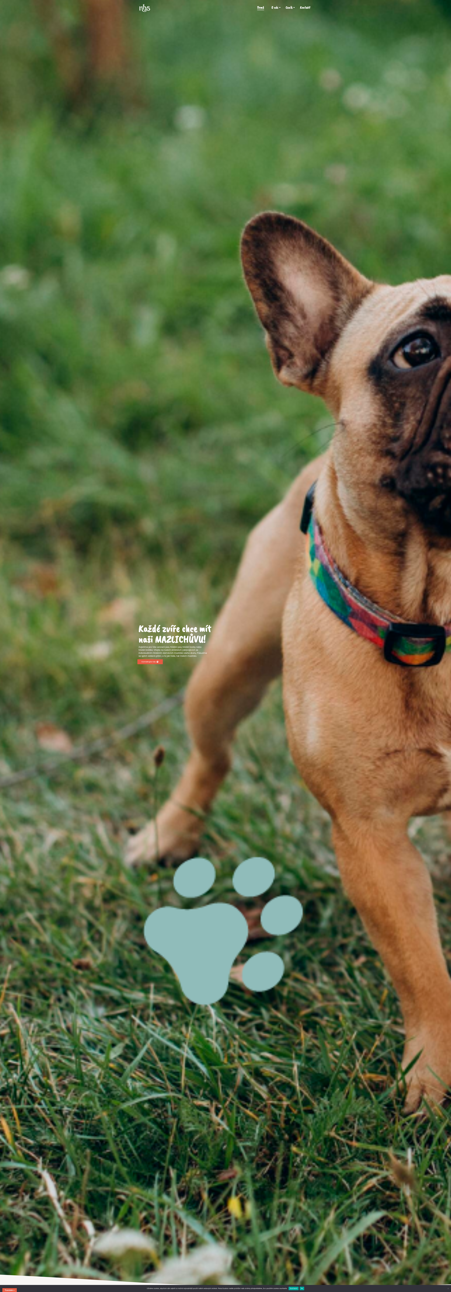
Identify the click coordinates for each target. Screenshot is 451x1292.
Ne (302, 1288)
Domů (260, 7)
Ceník (289, 7)
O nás (275, 7)
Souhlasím (293, 1288)
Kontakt (305, 7)
